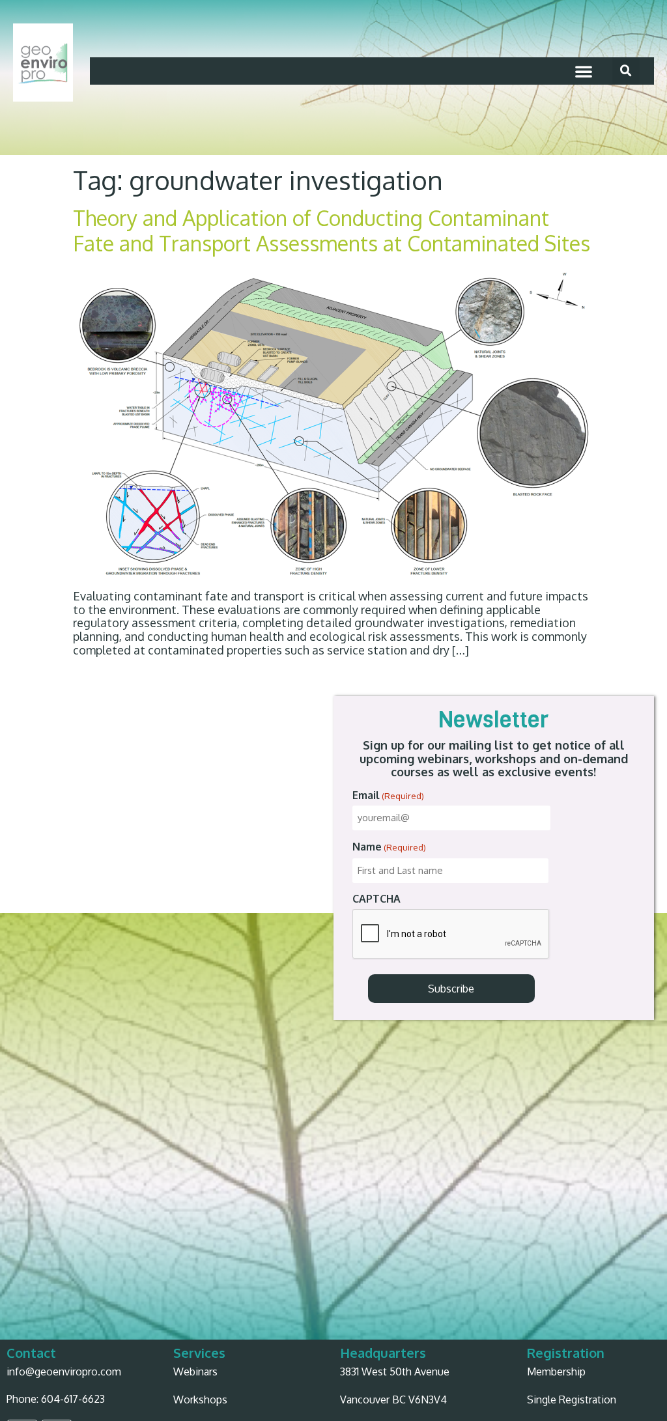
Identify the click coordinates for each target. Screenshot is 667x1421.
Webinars (195, 1371)
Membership (556, 1371)
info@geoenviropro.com (64, 1371)
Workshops (200, 1399)
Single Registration (571, 1399)
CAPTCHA (376, 898)
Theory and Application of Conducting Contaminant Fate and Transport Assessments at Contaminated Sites (331, 230)
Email (388, 795)
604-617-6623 (73, 1398)
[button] (583, 71)
